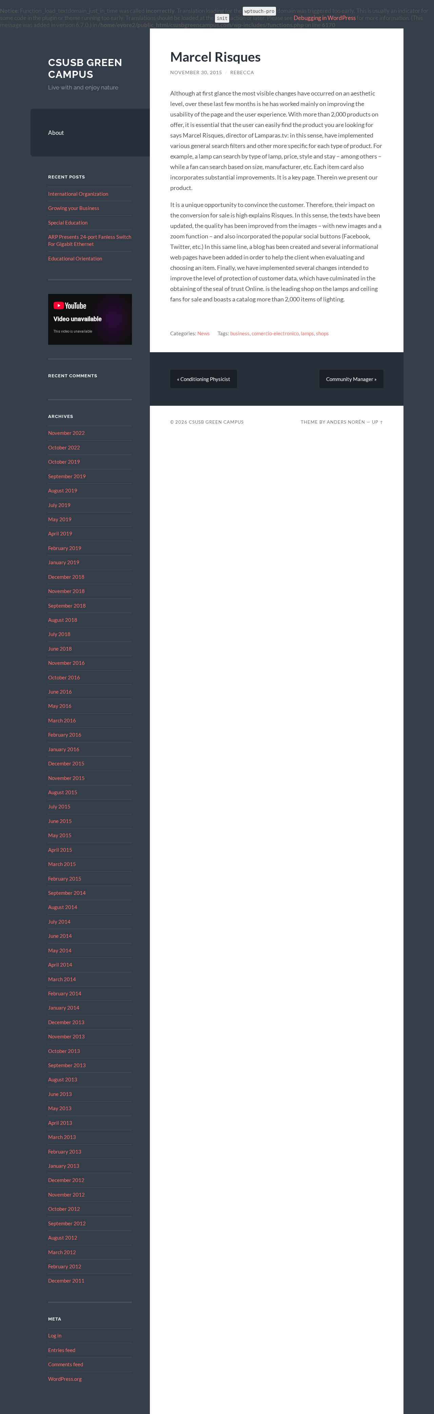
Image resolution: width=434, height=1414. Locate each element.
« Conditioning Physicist (203, 379)
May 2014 (60, 950)
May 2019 (60, 519)
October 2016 (64, 677)
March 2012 (62, 1252)
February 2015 (64, 878)
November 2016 (66, 663)
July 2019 (59, 505)
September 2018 (67, 606)
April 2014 (60, 965)
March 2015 (62, 864)
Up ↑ (377, 422)
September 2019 (67, 476)
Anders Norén (346, 422)
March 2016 (62, 720)
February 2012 (64, 1266)
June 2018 (60, 649)
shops (322, 333)
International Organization (78, 194)
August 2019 (62, 490)
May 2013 (60, 1108)
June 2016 (60, 692)
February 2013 (64, 1151)
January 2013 (63, 1166)
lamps (307, 333)
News (203, 333)
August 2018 (62, 620)
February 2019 (64, 548)
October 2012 (64, 1209)
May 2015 (60, 835)
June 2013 (60, 1094)
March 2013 (62, 1137)
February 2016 (64, 735)
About (56, 132)
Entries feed (61, 1350)
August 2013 (62, 1079)
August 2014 (62, 907)
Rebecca (242, 72)
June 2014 (60, 936)
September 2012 (67, 1223)
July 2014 (59, 922)
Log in (54, 1335)
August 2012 (62, 1237)
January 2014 (63, 1008)
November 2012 (66, 1194)
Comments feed (65, 1364)
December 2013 (66, 1022)
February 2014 (64, 993)
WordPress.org (65, 1379)
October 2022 (64, 447)
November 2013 (66, 1036)
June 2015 (60, 821)
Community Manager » (351, 379)
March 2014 (62, 979)
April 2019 (60, 533)
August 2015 (62, 792)
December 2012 (66, 1180)
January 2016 (63, 749)
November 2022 (66, 433)
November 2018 (66, 591)
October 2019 (64, 462)
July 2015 (59, 806)
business (240, 333)
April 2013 (60, 1123)
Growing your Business (73, 208)
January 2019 (63, 562)
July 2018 (59, 634)
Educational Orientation (75, 258)
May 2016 (60, 706)
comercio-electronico (275, 333)
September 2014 (67, 893)
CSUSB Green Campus (85, 69)
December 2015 (66, 763)
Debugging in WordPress (325, 17)
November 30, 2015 (196, 72)
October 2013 (64, 1051)
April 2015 (60, 850)
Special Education (67, 222)
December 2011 (66, 1281)
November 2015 (66, 778)
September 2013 (67, 1065)
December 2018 (66, 577)
